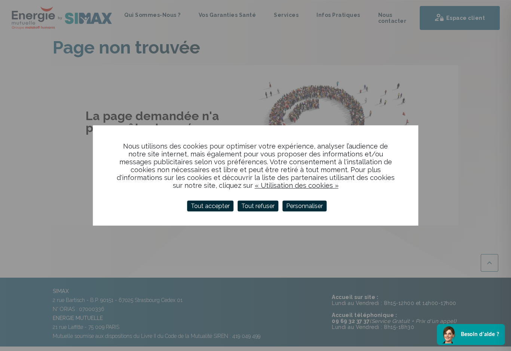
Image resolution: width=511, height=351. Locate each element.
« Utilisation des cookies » (297, 185)
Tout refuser (258, 206)
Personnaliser (304, 206)
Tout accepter (210, 206)
